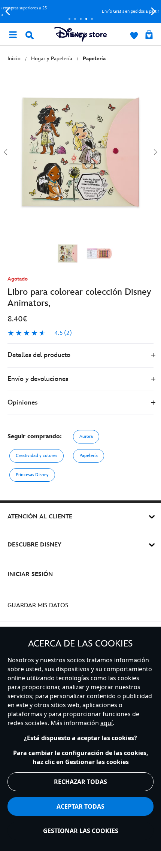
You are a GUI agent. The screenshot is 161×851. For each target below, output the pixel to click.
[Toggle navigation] (13, 34)
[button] (80, 355)
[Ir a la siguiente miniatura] (155, 152)
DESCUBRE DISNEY (34, 544)
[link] (39, 333)
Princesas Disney (32, 475)
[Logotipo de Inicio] (80, 34)
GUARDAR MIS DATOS (38, 605)
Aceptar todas (80, 806)
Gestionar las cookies (80, 831)
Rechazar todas (80, 782)
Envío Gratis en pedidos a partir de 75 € (83, 11)
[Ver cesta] (149, 35)
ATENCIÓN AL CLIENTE (39, 516)
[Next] (153, 11)
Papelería (88, 455)
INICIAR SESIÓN (30, 574)
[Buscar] (29, 35)
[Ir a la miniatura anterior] (5, 152)
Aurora (86, 436)
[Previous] (7, 11)
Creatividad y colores (36, 455)
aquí (106, 723)
